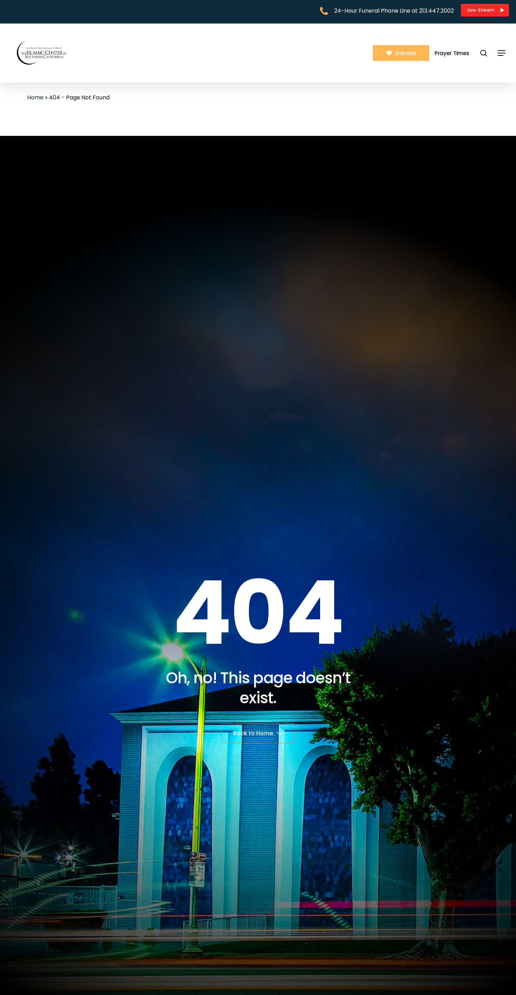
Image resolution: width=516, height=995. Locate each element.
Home (35, 97)
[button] (485, 10)
